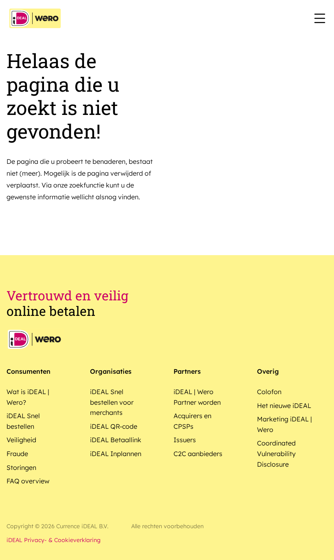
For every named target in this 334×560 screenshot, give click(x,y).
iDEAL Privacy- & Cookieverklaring (54, 540)
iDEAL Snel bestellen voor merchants (112, 402)
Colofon (269, 392)
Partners (187, 371)
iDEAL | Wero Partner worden (197, 397)
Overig (268, 371)
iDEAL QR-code (113, 426)
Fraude (17, 454)
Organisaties (111, 371)
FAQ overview (28, 481)
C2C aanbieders (198, 454)
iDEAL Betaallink (115, 440)
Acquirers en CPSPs (192, 421)
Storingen (21, 467)
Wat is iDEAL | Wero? (28, 397)
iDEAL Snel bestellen (23, 421)
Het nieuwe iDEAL (284, 405)
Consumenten (29, 371)
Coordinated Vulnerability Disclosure (276, 453)
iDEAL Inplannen (115, 454)
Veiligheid (21, 440)
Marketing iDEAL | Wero (284, 424)
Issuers (185, 440)
